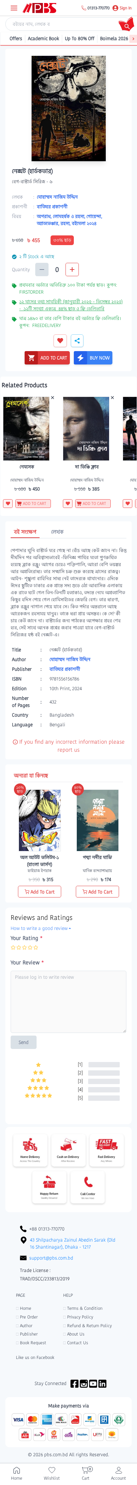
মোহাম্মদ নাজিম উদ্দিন (57, 197)
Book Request (31, 1343)
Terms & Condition (82, 1308)
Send (24, 1042)
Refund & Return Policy (87, 1325)
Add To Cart (43, 891)
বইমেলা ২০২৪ (84, 223)
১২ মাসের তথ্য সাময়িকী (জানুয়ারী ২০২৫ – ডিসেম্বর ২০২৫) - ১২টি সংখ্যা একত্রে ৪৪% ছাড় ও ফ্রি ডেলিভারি (71, 305)
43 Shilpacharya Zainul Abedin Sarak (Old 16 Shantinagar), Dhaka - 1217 (72, 1243)
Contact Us (75, 1343)
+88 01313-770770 (47, 1229)
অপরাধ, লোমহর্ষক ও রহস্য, (61, 216)
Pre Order (27, 1317)
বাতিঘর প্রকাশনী (52, 206)
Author (24, 1325)
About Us (73, 1334)
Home (23, 1308)
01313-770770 (98, 8)
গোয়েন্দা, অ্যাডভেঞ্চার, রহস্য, (69, 220)
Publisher (27, 1334)
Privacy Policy (78, 1317)
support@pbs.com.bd (51, 1258)
